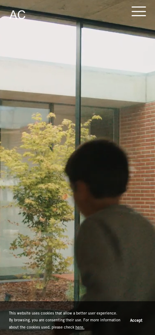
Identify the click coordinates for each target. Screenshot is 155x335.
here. (79, 327)
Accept (136, 320)
